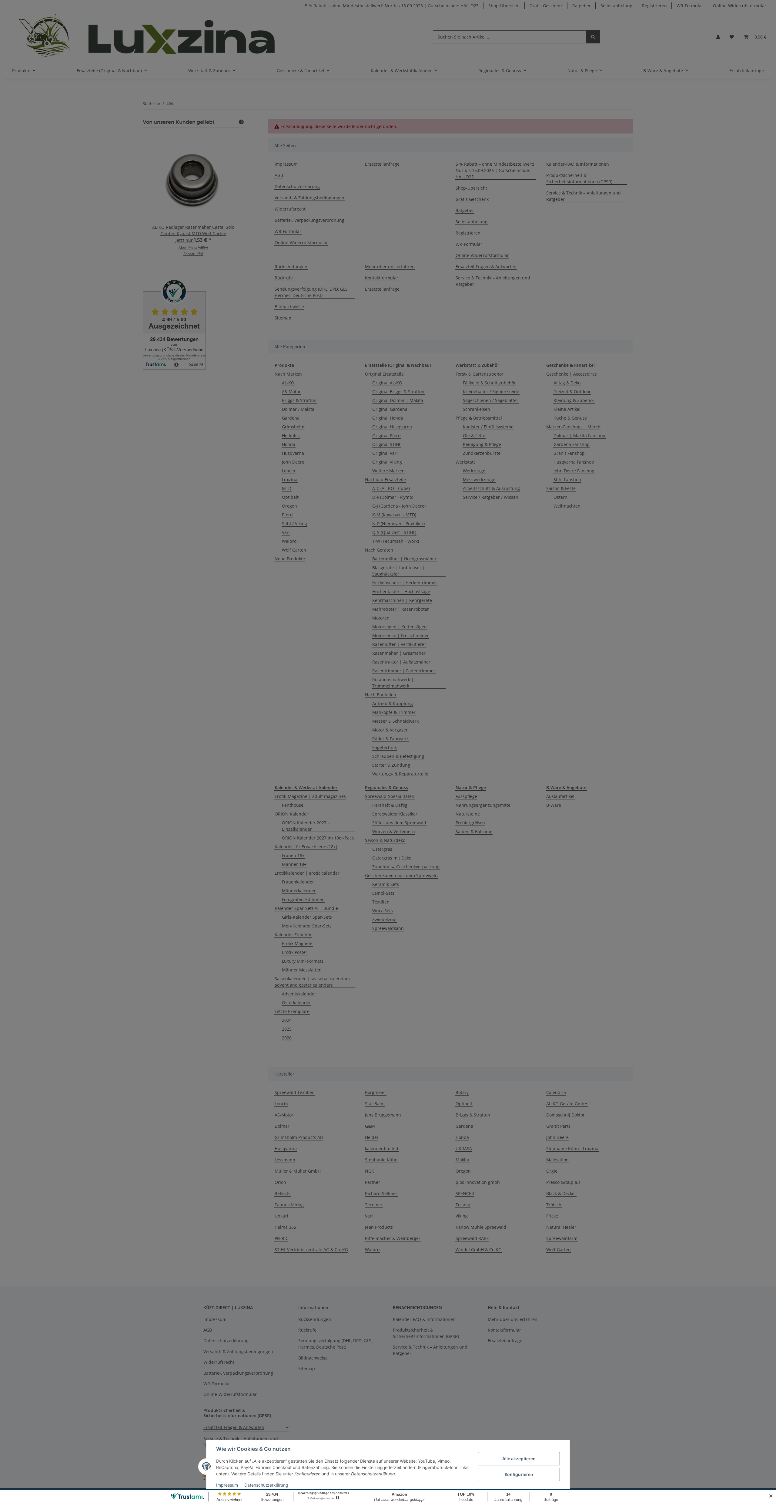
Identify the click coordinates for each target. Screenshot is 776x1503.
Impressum (227, 1485)
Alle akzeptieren (519, 1458)
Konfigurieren (519, 1474)
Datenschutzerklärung (266, 1485)
